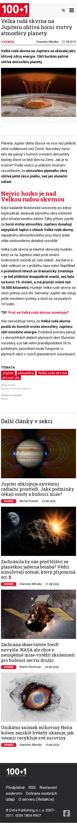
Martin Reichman (30, 667)
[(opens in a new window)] (66, 801)
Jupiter (8, 373)
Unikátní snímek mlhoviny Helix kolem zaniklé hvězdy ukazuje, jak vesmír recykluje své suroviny (37, 732)
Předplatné (15, 787)
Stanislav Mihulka (47, 42)
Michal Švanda (29, 501)
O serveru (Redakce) (36, 799)
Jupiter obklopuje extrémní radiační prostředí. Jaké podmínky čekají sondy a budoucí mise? (37, 489)
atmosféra (26, 373)
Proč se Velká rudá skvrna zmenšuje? (38, 312)
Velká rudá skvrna (52, 373)
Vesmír (8, 501)
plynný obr (11, 378)
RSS (32, 787)
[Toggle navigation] (71, 10)
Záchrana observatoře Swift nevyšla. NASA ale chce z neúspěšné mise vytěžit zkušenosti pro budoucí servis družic (38, 652)
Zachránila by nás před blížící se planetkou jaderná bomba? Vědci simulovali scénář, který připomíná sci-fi (38, 569)
